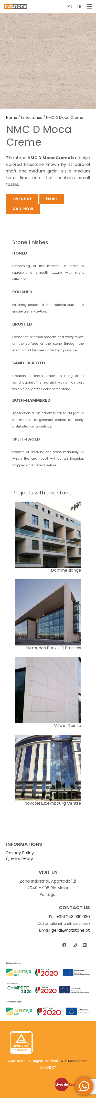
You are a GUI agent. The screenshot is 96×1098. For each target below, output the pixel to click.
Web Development (74, 1061)
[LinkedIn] (85, 945)
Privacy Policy (20, 853)
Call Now (23, 208)
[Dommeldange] (48, 505)
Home (11, 117)
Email (52, 198)
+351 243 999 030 (73, 917)
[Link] (15, 6)
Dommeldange (66, 570)
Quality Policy (19, 859)
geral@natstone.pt (70, 930)
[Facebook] (64, 945)
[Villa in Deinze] (48, 660)
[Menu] (89, 6)
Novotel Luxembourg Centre (52, 803)
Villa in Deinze (67, 726)
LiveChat (22, 198)
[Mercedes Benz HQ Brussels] (48, 582)
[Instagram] (74, 945)
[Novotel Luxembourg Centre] (48, 738)
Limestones (31, 117)
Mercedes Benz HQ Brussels (53, 648)
